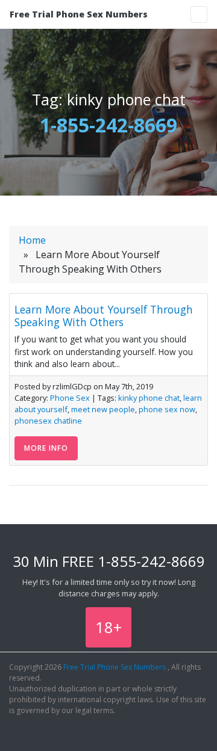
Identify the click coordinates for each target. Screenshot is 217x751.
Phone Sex (70, 397)
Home (32, 240)
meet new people (103, 409)
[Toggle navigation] (198, 14)
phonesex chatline (48, 420)
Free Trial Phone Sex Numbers (79, 14)
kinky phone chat (149, 397)
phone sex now (167, 409)
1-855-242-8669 (108, 125)
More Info (46, 448)
